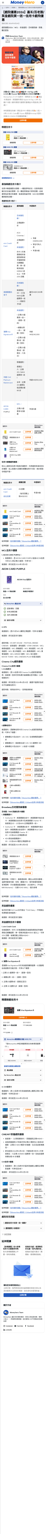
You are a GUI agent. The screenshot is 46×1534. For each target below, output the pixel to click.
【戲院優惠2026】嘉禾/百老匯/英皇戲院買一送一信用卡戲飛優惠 (31, 7)
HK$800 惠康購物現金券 (39, 449)
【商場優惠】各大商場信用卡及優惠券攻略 (11, 1248)
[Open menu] (3, 2)
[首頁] (2, 8)
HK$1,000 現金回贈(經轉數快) (38, 770)
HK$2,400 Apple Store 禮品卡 (38, 518)
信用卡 (7, 7)
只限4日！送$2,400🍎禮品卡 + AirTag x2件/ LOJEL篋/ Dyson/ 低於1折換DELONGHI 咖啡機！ (22, 93)
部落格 (13, 7)
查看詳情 (13, 143)
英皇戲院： (21, 247)
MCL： (19, 404)
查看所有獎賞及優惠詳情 (12, 1066)
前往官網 (7, 496)
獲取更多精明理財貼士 (12, 1285)
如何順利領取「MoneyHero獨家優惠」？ (26, 541)
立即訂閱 (23, 1295)
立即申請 (23, 120)
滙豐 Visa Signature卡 (25, 1010)
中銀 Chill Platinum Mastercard (8, 380)
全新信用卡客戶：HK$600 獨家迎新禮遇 (38, 776)
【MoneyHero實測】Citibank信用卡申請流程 (27, 546)
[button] (23, 603)
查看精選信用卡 (8, 178)
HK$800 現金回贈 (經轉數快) (39, 432)
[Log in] (42, 2)
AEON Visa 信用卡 (24, 580)
